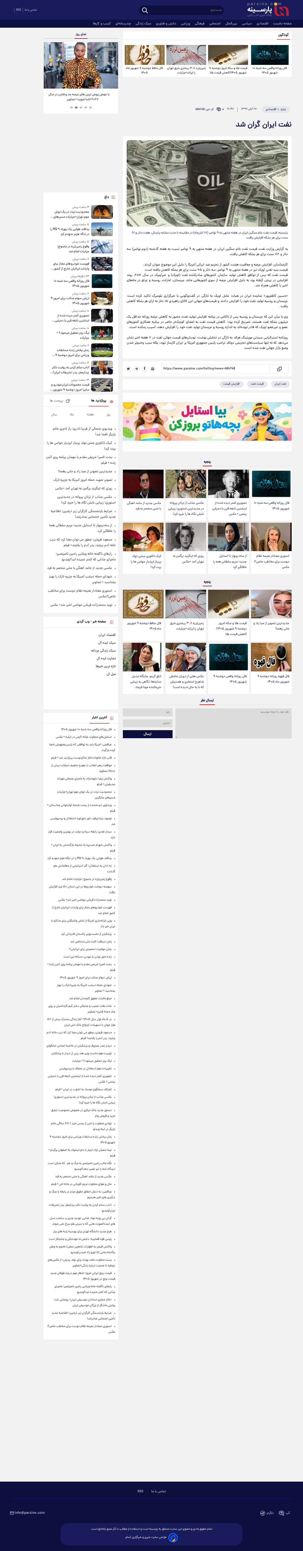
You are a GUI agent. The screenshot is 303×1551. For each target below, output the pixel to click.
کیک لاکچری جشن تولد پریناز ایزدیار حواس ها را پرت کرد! (146, 562)
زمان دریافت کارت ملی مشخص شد (91, 942)
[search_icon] (145, 11)
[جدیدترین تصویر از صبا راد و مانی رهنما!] (271, 604)
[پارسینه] (265, 10)
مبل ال (111, 674)
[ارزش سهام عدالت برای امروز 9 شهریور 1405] (102, 299)
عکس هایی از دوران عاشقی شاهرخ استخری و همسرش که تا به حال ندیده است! (186, 682)
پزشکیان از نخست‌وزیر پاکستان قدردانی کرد (86, 934)
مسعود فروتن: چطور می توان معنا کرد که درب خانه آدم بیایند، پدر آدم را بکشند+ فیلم (83, 542)
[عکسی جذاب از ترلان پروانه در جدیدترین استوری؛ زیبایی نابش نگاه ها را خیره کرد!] (185, 484)
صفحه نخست (282, 23)
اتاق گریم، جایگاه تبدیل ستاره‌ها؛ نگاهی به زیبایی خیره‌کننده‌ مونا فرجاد (145, 682)
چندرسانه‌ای (124, 23)
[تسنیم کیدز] (207, 423)
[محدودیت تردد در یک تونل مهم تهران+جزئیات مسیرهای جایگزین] (102, 212)
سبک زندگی (144, 23)
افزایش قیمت (231, 384)
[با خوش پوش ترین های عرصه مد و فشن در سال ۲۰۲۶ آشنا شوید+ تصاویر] (81, 65)
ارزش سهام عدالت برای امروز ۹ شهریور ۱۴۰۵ (70, 301)
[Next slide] (112, 66)
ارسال (148, 734)
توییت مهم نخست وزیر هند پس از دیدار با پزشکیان (81, 1053)
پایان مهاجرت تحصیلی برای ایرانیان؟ (90, 949)
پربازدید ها (98, 401)
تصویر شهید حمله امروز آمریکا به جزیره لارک (82, 480)
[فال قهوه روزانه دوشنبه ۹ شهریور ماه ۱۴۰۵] (271, 657)
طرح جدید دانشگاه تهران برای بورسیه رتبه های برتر (82, 1231)
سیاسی (247, 23)
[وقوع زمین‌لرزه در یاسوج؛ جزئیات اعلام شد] (102, 247)
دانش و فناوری (166, 23)
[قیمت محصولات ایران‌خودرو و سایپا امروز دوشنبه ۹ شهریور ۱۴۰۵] (102, 385)
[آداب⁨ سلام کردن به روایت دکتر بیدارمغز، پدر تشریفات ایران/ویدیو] (102, 368)
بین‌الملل (231, 23)
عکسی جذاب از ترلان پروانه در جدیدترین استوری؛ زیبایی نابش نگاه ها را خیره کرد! (186, 509)
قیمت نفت (257, 384)
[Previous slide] (49, 66)
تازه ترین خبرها (106, 666)
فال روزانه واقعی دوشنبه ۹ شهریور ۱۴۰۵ (230, 679)
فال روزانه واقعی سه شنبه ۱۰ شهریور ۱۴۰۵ (270, 70)
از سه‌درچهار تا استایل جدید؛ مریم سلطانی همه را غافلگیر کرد (230, 562)
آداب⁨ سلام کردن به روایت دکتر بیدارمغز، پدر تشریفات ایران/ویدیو (70, 370)
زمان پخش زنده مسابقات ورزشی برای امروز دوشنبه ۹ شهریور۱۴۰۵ (72, 353)
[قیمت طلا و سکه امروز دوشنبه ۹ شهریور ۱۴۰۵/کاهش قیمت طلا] (228, 55)
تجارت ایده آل (106, 658)
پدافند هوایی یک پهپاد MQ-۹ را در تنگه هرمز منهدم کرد (69, 232)
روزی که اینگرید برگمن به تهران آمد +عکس (188, 559)
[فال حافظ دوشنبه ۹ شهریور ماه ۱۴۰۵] (145, 55)
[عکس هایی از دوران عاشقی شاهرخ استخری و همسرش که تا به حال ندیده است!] (185, 657)
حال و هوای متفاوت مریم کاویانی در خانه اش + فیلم (81, 1184)
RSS (18, 10)
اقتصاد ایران (107, 635)
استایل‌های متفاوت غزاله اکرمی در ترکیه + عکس (84, 737)
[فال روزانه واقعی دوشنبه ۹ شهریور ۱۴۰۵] (228, 657)
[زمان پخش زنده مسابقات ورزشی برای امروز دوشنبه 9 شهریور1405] (102, 350)
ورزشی (186, 23)
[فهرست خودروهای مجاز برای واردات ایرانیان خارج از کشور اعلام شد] (102, 264)
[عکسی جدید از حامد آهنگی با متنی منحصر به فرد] (143, 484)
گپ (288, 1513)
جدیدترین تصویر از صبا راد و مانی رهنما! (271, 626)
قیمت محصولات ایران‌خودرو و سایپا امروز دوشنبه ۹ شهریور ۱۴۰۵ (70, 387)
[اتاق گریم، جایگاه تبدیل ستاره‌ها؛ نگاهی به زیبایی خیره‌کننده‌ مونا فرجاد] (143, 657)
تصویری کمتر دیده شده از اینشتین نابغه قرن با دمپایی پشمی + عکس (229, 509)
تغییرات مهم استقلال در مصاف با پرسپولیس (85, 1068)
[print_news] (153, 369)
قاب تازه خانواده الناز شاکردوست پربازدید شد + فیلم (81, 758)
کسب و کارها (102, 23)
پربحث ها (56, 401)
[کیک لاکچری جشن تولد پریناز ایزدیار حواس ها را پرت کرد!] (143, 537)
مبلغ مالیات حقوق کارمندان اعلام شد (90, 998)
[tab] (90, 107)
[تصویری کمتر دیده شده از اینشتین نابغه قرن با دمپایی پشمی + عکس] (228, 484)
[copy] (279, 368)
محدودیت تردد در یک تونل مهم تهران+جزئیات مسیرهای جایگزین (71, 215)
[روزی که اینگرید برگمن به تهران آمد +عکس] (185, 537)
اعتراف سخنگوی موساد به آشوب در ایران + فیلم (83, 1089)
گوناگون (283, 35)
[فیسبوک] (144, 369)
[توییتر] (128, 369)
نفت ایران (280, 384)
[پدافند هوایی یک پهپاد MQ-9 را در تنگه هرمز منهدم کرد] (102, 229)
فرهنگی (200, 23)
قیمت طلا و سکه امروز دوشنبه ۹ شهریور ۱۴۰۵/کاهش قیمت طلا (228, 70)
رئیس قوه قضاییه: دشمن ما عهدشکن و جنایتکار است (80, 1239)
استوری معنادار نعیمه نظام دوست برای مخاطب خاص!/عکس (271, 562)
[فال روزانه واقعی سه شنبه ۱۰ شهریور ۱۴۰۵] (270, 55)
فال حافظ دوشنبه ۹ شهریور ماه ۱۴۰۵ (144, 70)
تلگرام (270, 1513)
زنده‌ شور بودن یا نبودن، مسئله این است (88, 957)
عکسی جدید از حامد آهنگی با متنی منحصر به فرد (144, 506)
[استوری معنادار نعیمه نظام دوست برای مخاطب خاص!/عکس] (271, 537)
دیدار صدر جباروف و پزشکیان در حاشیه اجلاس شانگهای (79, 1046)
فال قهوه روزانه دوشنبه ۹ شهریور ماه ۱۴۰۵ (273, 679)
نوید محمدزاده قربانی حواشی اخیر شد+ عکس (81, 605)
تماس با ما (31, 10)
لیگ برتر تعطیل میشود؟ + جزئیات (73, 336)
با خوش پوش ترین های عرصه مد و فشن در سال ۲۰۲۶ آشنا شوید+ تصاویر (79, 97)
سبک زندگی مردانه (103, 650)
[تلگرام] (136, 369)
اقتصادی (263, 23)
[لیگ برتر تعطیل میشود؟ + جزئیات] (102, 333)
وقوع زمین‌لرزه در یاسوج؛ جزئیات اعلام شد (73, 249)
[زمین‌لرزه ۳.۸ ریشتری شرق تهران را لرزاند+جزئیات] (186, 55)
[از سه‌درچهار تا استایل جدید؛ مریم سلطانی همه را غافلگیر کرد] (228, 537)
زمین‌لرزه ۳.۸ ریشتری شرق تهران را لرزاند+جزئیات (186, 70)
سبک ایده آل (107, 643)
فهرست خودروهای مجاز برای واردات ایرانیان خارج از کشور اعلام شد (71, 266)
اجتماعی (215, 23)
